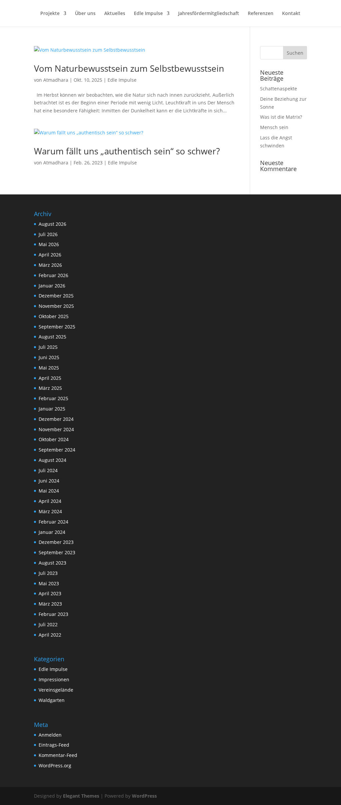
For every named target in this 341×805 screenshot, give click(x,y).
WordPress (144, 796)
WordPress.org (55, 765)
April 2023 (50, 593)
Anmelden (50, 735)
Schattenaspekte (278, 88)
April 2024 (50, 501)
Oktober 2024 (54, 439)
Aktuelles (114, 13)
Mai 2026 (49, 244)
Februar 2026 (53, 275)
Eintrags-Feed (54, 745)
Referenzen (260, 13)
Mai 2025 (49, 367)
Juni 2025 (49, 357)
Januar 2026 (52, 285)
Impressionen (54, 679)
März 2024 (50, 511)
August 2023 (52, 563)
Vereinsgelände (56, 690)
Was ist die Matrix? (281, 117)
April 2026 (50, 254)
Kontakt (291, 13)
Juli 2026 (48, 234)
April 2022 (50, 635)
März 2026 (50, 265)
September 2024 (57, 450)
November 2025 (56, 306)
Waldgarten (52, 700)
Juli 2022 (48, 624)
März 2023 (50, 604)
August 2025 (52, 336)
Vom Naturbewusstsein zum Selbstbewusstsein (129, 68)
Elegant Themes (81, 796)
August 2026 (52, 224)
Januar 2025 (52, 409)
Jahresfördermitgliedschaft (208, 13)
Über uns (85, 13)
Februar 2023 (53, 614)
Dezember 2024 (56, 419)
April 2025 (50, 378)
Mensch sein (274, 127)
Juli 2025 (48, 347)
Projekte (50, 13)
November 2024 (56, 429)
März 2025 (50, 388)
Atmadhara (55, 80)
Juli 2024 (48, 470)
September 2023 (57, 552)
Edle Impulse (148, 13)
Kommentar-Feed (58, 755)
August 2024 (52, 460)
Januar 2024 (52, 532)
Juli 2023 (48, 573)
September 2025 (57, 326)
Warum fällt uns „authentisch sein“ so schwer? (127, 151)
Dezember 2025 (56, 295)
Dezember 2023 (56, 542)
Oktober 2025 (54, 316)
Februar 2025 (53, 398)
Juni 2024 (49, 481)
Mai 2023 (49, 583)
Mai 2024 (49, 491)
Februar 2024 (53, 522)
